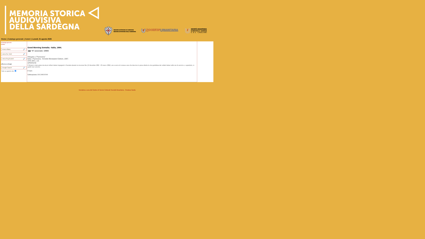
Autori (27, 39)
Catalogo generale (15, 39)
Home (3, 39)
